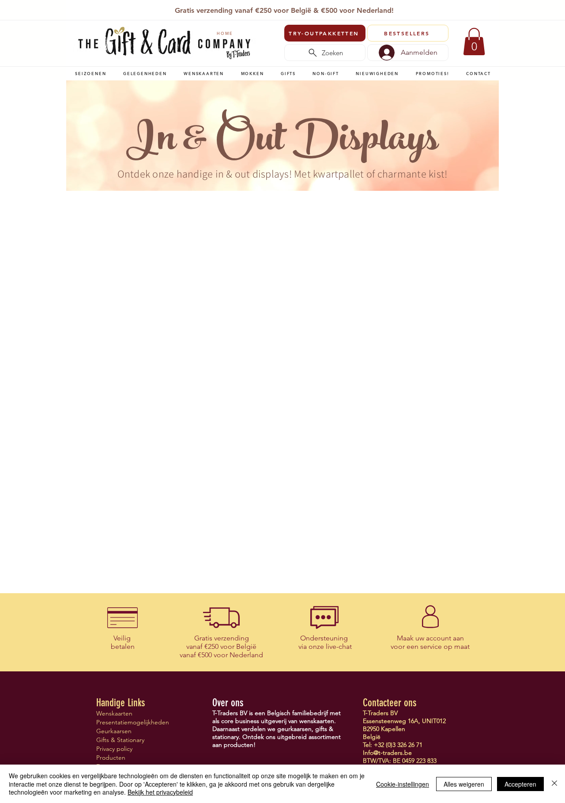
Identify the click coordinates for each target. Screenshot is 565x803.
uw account (433, 638)
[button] (91, 73)
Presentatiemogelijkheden (127, 722)
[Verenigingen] (309, 8)
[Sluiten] (554, 784)
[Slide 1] (257, 8)
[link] (474, 41)
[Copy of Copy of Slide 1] (278, 8)
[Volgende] (486, 11)
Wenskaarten (114, 713)
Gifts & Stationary (120, 740)
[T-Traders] (268, 8)
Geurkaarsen (114, 731)
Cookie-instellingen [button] (402, 784)
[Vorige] (79, 11)
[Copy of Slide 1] (288, 8)
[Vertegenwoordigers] (299, 8)
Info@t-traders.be (387, 753)
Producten (110, 757)
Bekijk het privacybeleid (160, 792)
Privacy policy (114, 749)
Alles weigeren (464, 784)
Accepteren (520, 784)
